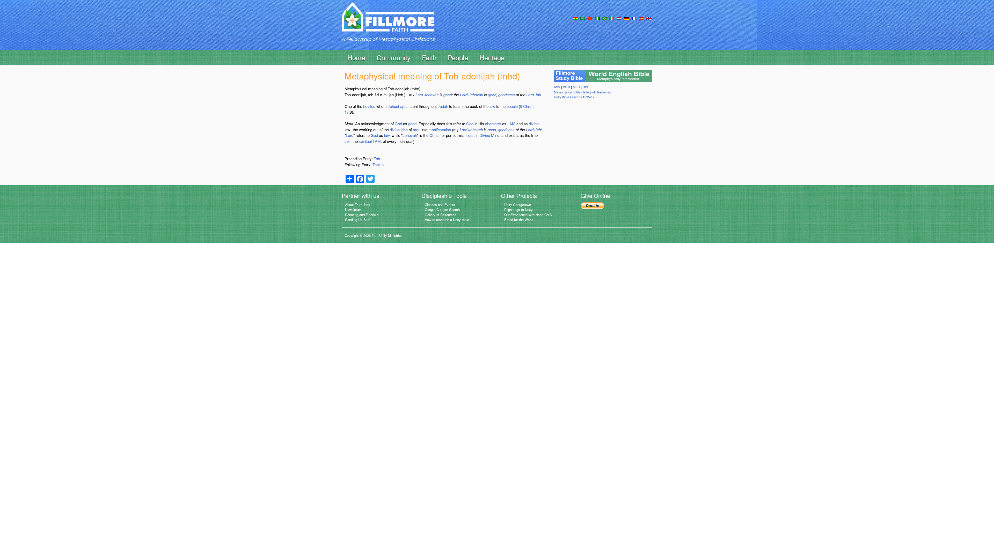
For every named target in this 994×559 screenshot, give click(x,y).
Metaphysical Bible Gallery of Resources (582, 92)
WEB (566, 87)
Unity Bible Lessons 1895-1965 (576, 97)
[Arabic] (582, 18)
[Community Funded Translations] (649, 18)
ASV (557, 87)
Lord (419, 94)
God (398, 123)
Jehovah (431, 94)
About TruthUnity (357, 204)
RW (585, 87)
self (347, 141)
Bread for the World (518, 219)
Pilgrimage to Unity (518, 209)
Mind (495, 135)
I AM (511, 123)
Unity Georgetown (517, 204)
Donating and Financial (362, 214)
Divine (484, 135)
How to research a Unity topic (447, 219)
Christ (434, 135)
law (492, 106)
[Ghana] (575, 18)
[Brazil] (604, 18)
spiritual (365, 141)
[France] (634, 18)
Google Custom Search (442, 209)
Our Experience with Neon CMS (528, 214)
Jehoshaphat (399, 106)
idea (404, 129)
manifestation (439, 129)
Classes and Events (440, 204)
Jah (538, 94)
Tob (377, 158)
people (512, 106)
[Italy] (611, 18)
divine (534, 123)
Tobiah (378, 164)
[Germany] (626, 18)
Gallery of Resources (440, 214)
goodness (506, 94)
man (416, 129)
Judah (443, 106)
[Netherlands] (619, 18)
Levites (369, 106)
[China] (590, 18)
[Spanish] (641, 18)
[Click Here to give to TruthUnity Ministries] (592, 205)
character (493, 123)
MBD (576, 87)
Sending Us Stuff (357, 219)
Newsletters (354, 209)
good (447, 94)
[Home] (388, 22)
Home (356, 57)
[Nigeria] (597, 18)
